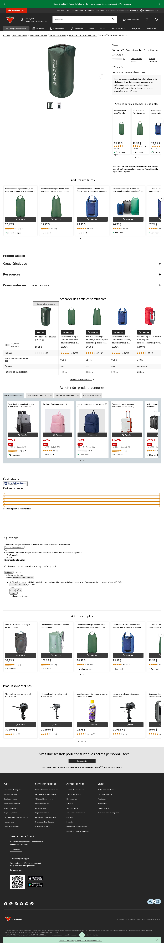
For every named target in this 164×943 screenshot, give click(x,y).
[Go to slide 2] (59, 105)
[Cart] (156, 19)
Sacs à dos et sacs (57, 35)
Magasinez (127, 4)
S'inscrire (16, 849)
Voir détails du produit (136, 59)
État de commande (10, 799)
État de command (132, 19)
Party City (136, 28)
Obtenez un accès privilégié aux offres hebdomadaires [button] (80, 940)
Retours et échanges (11, 808)
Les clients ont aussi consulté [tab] (39, 395)
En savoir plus (16, 870)
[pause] (11, 3)
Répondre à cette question (23, 577)
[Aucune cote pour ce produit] (117, 58)
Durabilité (69, 822)
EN (157, 10)
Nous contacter (9, 822)
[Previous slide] (4, 4)
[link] (120, 58)
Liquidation (78, 28)
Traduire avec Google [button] (13, 575)
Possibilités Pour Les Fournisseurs (78, 831)
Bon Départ (70, 817)
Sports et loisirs (19, 35)
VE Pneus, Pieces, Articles (44, 799)
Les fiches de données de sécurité (16, 817)
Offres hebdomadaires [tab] (13, 395)
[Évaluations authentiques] (15, 483)
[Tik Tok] (32, 903)
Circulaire (40, 28)
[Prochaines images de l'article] (102, 76)
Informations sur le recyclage (76, 826)
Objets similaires (153, 59)
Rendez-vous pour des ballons (45, 817)
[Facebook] (5, 903)
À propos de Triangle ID (74, 794)
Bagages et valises (38, 35)
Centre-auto (151, 28)
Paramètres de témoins (12, 826)
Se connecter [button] (148, 10)
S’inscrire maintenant (112, 767)
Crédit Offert (64, 10)
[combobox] (82, 560)
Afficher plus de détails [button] (81, 379)
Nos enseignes (71, 799)
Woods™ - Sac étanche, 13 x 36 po (135, 50)
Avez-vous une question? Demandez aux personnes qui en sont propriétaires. (37, 544)
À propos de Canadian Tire (75, 790)
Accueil (6, 35)
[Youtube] (21, 903)
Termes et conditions (105, 794)
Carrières (69, 803)
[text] (20, 734)
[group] (20, 444)
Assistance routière (42, 803)
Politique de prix (103, 808)
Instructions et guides (42, 826)
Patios (91, 28)
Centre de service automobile (45, 794)
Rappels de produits (10, 813)
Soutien (91, 10)
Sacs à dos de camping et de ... (83, 35)
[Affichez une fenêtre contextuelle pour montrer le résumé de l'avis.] (127, 147)
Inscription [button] (79, 10)
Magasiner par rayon (18, 28)
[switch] (8, 345)
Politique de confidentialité (107, 790)
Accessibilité (102, 803)
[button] (113, 19)
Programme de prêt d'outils (44, 822)
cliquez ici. (127, 171)
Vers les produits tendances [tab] (67, 395)
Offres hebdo (58, 28)
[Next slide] (159, 4)
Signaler (14, 593)
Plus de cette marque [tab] (92, 395)
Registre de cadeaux (42, 813)
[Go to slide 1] (50, 105)
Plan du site (102, 799)
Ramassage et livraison (12, 803)
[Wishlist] (147, 19)
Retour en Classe (118, 28)
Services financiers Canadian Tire (46, 790)
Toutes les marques (73, 808)
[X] (11, 903)
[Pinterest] (26, 903)
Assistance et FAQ (10, 794)
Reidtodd (8, 572)
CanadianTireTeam (18, 585)
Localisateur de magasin (12, 790)
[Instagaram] (16, 903)
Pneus (102, 28)
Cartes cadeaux (40, 808)
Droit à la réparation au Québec (108, 813)
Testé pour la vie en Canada (75, 813)
